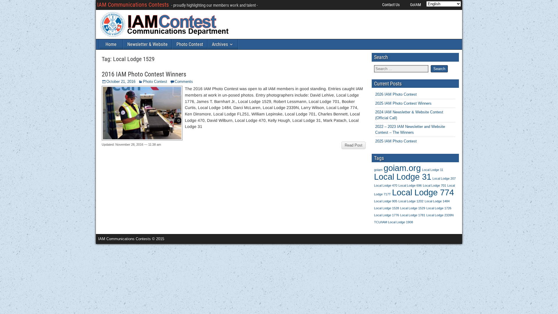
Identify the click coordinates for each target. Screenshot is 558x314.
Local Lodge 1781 (412, 215)
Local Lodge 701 (434, 185)
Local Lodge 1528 (386, 208)
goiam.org (402, 168)
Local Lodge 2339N (440, 215)
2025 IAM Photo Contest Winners (403, 103)
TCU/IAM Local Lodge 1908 (393, 222)
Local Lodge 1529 (412, 208)
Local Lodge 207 (444, 178)
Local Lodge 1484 (437, 201)
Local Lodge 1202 (410, 201)
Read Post (353, 145)
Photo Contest (189, 44)
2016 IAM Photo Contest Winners (144, 74)
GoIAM (415, 4)
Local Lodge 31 (402, 176)
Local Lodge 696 (410, 185)
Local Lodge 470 (385, 185)
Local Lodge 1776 (386, 215)
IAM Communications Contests (133, 4)
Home (111, 44)
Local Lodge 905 (385, 201)
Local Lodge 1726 (438, 208)
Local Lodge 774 (423, 192)
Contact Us (391, 4)
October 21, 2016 (120, 81)
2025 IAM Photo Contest (396, 141)
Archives (220, 44)
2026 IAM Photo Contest (396, 94)
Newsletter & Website (147, 44)
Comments (184, 81)
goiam (378, 170)
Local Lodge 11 (432, 170)
